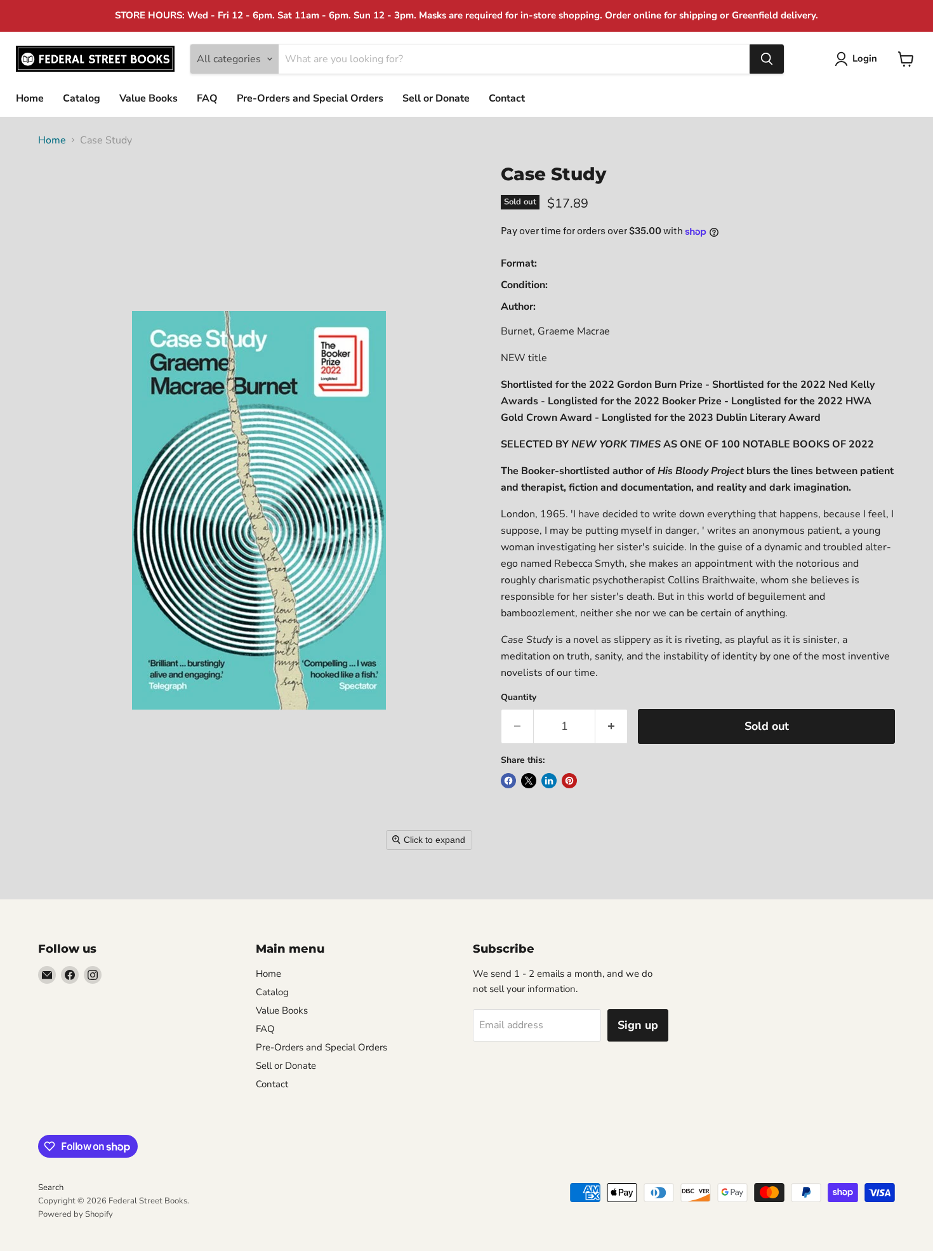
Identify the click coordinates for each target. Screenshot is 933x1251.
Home (30, 98)
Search (50, 1187)
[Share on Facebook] (508, 780)
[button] (858, 59)
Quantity (518, 697)
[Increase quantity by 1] (611, 726)
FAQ (207, 98)
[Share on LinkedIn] (549, 780)
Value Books (148, 98)
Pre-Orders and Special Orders (310, 98)
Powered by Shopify (75, 1214)
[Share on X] (528, 780)
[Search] (767, 59)
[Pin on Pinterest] (569, 780)
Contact (507, 98)
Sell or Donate (436, 98)
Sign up (638, 1025)
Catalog (81, 98)
